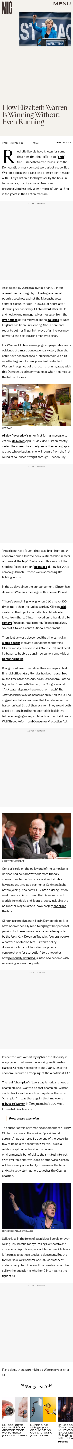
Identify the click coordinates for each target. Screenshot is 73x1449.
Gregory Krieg (14, 143)
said (63, 606)
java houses (9, 319)
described (61, 673)
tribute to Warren (13, 1103)
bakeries (53, 319)
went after (51, 309)
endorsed (60, 905)
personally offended (22, 958)
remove (7, 622)
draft (61, 156)
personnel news (12, 658)
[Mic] (7, 7)
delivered (18, 440)
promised (40, 566)
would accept (11, 642)
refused (27, 648)
